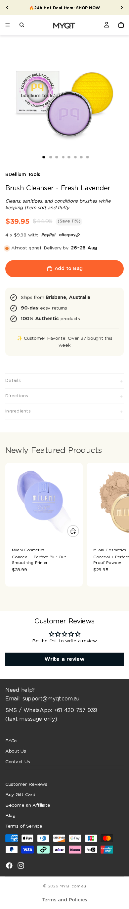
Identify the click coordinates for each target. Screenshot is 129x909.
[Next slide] (121, 7)
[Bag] (121, 25)
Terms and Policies (64, 899)
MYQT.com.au (73, 886)
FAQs (11, 740)
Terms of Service (23, 826)
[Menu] (7, 25)
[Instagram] (21, 865)
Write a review (64, 659)
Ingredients (18, 411)
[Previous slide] (7, 7)
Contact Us (17, 762)
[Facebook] (9, 865)
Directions (16, 396)
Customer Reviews (26, 784)
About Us (15, 751)
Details (13, 381)
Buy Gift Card (20, 794)
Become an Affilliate (27, 805)
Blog (10, 815)
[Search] (22, 25)
